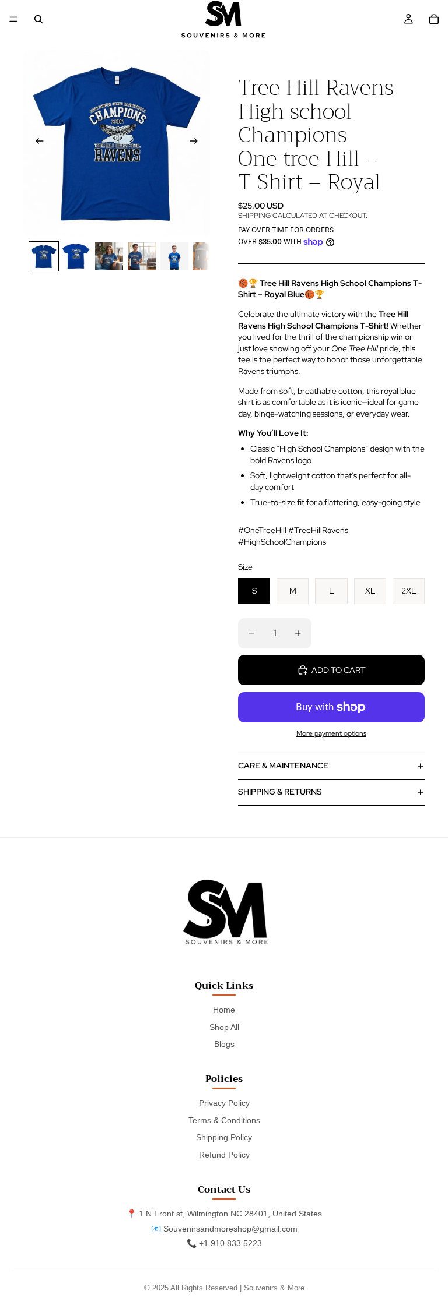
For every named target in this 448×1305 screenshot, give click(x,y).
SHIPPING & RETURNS (280, 791)
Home (224, 1009)
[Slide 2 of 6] (76, 256)
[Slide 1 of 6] (44, 256)
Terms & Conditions (224, 1120)
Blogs (224, 1044)
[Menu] (13, 19)
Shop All (224, 1027)
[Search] (38, 19)
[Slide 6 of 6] (207, 256)
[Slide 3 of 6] (109, 256)
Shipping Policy (224, 1137)
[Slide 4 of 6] (142, 256)
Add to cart (339, 670)
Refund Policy (224, 1154)
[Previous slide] (36, 143)
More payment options (331, 733)
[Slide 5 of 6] (174, 256)
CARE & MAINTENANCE (283, 765)
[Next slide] (197, 143)
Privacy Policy (224, 1103)
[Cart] (434, 19)
